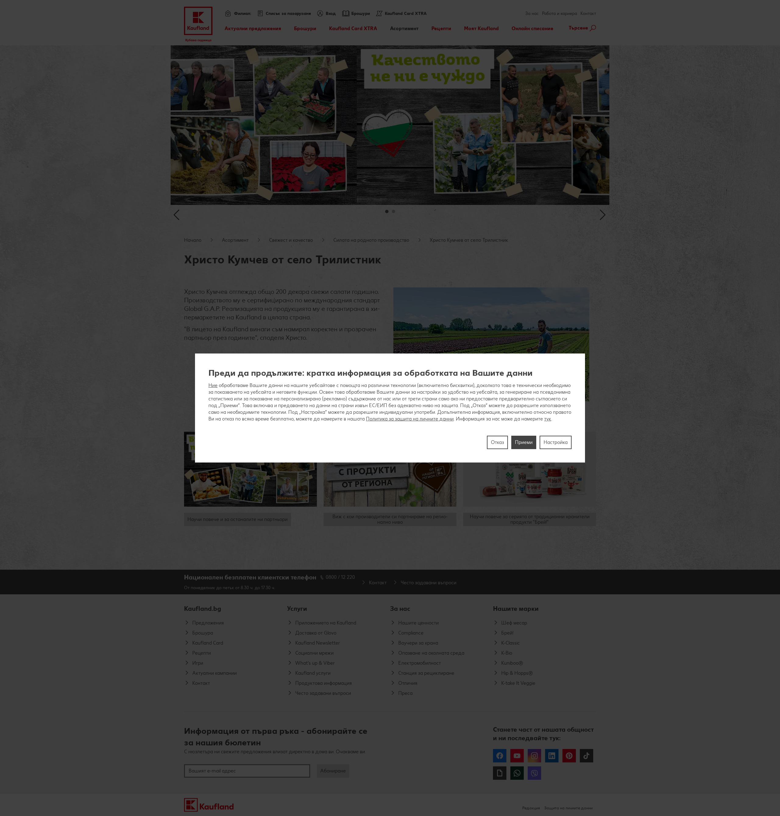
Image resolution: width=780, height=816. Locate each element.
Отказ (497, 442)
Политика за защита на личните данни (410, 419)
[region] (390, 408)
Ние (213, 385)
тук (547, 419)
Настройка (556, 442)
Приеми (524, 442)
